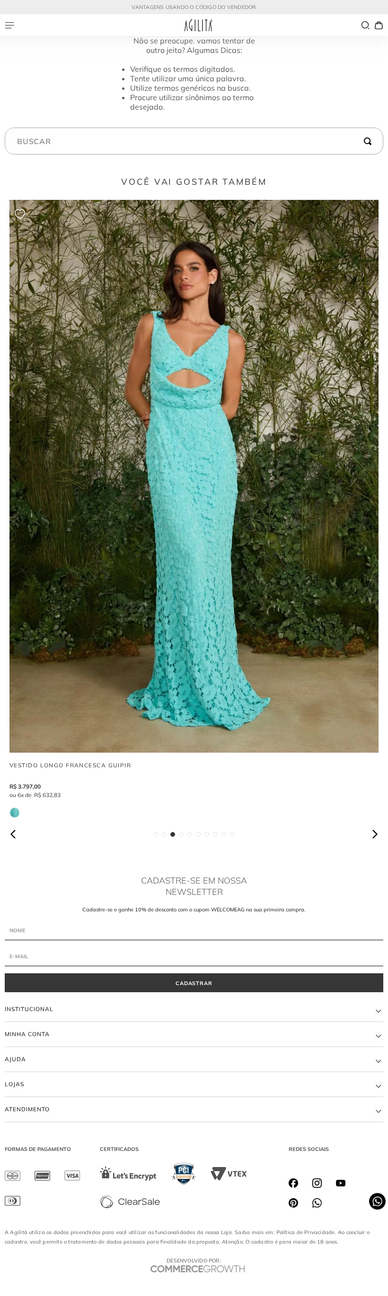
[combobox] (194, 141)
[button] (155, 834)
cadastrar (194, 983)
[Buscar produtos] (369, 141)
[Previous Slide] (13, 834)
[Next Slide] (374, 834)
